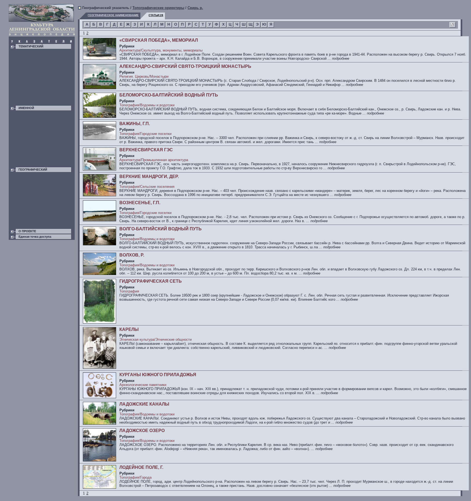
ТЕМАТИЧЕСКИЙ (31, 46)
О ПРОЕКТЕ (27, 231)
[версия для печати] (452, 25)
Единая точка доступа (35, 236)
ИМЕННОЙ (26, 108)
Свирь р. (195, 8)
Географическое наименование (113, 15)
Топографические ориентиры (158, 8)
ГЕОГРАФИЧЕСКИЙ (33, 169)
